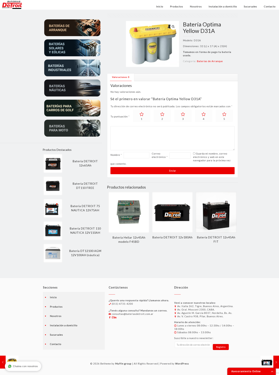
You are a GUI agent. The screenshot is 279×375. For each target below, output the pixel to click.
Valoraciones (120, 77)
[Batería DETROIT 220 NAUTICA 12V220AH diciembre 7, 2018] (269, 362)
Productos (56, 306)
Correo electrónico (160, 155)
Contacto (55, 344)
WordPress (182, 363)
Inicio (53, 297)
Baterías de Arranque (210, 61)
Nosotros (56, 316)
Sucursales (56, 334)
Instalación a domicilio (64, 325)
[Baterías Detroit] (12, 5)
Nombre (116, 154)
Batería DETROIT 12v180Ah (172, 237)
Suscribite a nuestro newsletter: (193, 338)
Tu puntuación (120, 116)
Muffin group (123, 363)
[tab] (120, 77)
